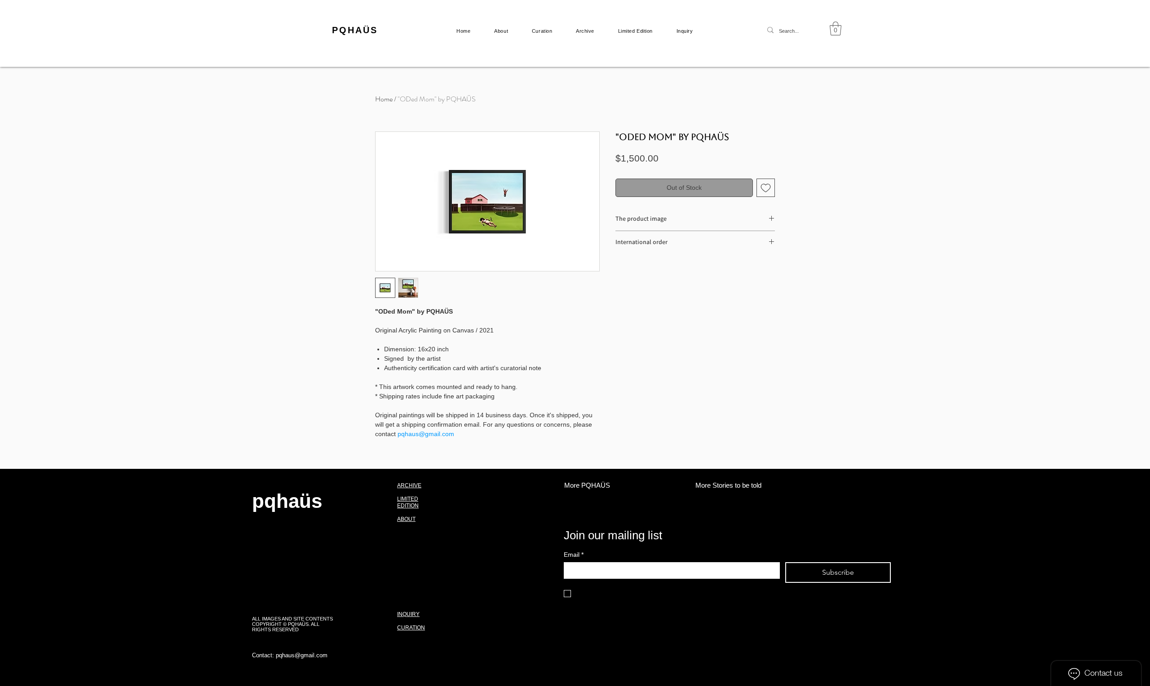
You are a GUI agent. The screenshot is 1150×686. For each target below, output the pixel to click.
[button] (835, 28)
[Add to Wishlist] (765, 188)
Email (574, 554)
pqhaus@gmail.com (301, 655)
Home (384, 99)
